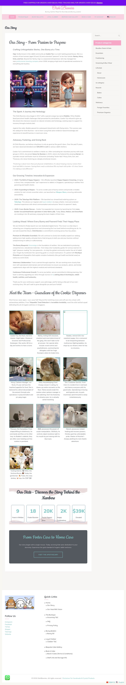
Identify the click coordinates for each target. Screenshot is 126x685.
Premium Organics (103, 112)
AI (53, 275)
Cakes (99, 98)
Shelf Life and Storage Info (57, 658)
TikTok (7, 627)
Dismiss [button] (100, 3)
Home (12, 17)
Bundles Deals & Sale (103, 48)
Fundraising (100, 58)
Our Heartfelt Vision (54, 609)
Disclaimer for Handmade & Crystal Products (78, 678)
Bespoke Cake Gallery (70, 17)
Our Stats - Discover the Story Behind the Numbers (48, 495)
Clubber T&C (52, 642)
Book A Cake (86, 17)
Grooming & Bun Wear (104, 63)
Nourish (98, 88)
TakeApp (8, 632)
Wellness (99, 102)
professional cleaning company (27, 61)
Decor (99, 73)
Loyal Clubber (52, 17)
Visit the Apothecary (48, 555)
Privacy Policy (52, 625)
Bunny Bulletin (37, 17)
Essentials (99, 53)
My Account (98, 17)
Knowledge (33, 245)
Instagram (8, 622)
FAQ (48, 621)
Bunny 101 (50, 633)
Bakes (99, 93)
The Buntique (23, 17)
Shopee (7, 629)
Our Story (50, 605)
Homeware (101, 78)
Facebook (8, 624)
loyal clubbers (47, 202)
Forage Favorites (103, 107)
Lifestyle (99, 68)
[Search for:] (105, 35)
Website (8, 634)
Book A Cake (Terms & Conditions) (60, 654)
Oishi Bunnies (63, 8)
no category (100, 83)
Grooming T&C (52, 617)
